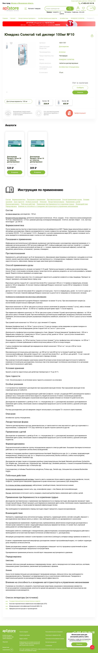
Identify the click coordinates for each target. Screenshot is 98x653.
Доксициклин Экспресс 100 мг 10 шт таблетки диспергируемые (37, 154)
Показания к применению (36, 199)
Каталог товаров (34, 8)
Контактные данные (50, 642)
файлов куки (85, 640)
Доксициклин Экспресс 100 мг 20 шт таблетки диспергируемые (14, 154)
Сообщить (80, 87)
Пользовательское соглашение (54, 631)
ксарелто (56, 12)
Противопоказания (54, 199)
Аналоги (80, 92)
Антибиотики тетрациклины (69, 67)
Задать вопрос (23, 638)
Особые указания (31, 202)
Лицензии (5, 642)
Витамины (68, 12)
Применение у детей (72, 202)
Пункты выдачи (23, 631)
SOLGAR (81, 12)
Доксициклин (64, 46)
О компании (48, 645)
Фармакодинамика (12, 204)
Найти (70, 8)
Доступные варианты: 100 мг (17, 101)
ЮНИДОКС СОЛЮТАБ (66, 59)
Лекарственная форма (56, 202)
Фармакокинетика (18, 199)
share (92, 35)
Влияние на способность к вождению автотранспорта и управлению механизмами (48, 206)
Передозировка (11, 206)
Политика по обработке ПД (52, 635)
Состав (8, 199)
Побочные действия (27, 204)
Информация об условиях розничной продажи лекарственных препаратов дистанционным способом (29, 643)
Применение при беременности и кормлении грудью (55, 204)
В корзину (14, 172)
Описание (43, 202)
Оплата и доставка (24, 635)
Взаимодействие (81, 204)
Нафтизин (75, 12)
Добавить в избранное (11, 43)
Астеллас (62, 52)
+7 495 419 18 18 (87, 3)
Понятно (79, 644)
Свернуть (49, 190)
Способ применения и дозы (72, 199)
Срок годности (18, 202)
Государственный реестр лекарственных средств (24, 601)
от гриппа (62, 12)
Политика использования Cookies (54, 638)
